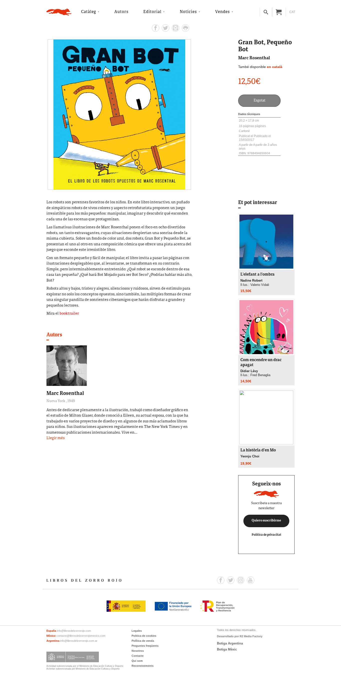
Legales (137, 630)
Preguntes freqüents (145, 645)
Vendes (222, 12)
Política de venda (143, 640)
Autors (121, 12)
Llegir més (55, 438)
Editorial (152, 12)
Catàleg (88, 12)
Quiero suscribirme (266, 521)
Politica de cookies (144, 635)
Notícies (188, 12)
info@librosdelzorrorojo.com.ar (78, 640)
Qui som (137, 660)
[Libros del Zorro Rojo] (58, 12)
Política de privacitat (266, 535)
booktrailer (69, 313)
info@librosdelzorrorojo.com (74, 630)
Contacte (138, 655)
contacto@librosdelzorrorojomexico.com (80, 635)
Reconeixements (143, 665)
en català (274, 67)
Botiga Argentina (230, 643)
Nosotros (138, 650)
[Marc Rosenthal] (66, 365)
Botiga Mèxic (227, 649)
